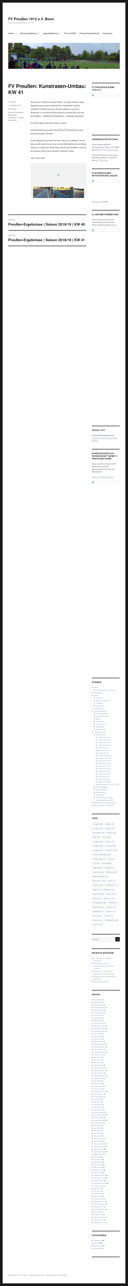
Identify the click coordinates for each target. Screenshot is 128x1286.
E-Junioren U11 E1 (104, 766)
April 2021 (97, 1104)
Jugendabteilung (50, 33)
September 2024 (99, 1031)
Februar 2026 (98, 1005)
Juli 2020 (97, 1125)
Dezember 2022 (99, 1068)
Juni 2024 (97, 1034)
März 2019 (97, 1167)
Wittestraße (12, 120)
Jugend (97, 867)
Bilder (10, 115)
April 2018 (97, 1193)
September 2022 (99, 1076)
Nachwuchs (99, 881)
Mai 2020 (97, 1131)
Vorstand (99, 698)
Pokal (111, 881)
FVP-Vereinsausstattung (110, 150)
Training (97, 915)
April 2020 (97, 1133)
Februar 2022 (98, 1086)
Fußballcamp (99, 859)
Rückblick (109, 889)
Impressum (107, 33)
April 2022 (97, 1083)
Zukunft (97, 924)
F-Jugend (98, 850)
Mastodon (110, 438)
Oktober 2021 (98, 1094)
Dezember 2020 (99, 1112)
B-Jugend (98, 828)
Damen (98, 719)
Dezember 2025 (99, 1007)
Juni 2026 (97, 999)
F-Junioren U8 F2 (104, 776)
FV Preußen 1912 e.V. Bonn (31, 18)
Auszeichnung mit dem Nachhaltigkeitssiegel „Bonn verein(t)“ (104, 966)
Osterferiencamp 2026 (101, 982)
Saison (110, 894)
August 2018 (98, 1186)
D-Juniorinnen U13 (104, 763)
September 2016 (99, 1222)
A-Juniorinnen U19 (104, 745)
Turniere (108, 915)
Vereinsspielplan (101, 790)
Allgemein (97, 1240)
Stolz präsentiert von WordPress (57, 1275)
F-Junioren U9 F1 (104, 774)
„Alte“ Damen (101, 724)
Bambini (109, 828)
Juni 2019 (97, 1159)
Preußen (21, 117)
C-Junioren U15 (103, 753)
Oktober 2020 (98, 1117)
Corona (109, 841)
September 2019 (99, 1152)
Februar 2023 (98, 1065)
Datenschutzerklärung (89, 33)
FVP (96, 863)
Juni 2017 (97, 1212)
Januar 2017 (98, 1214)
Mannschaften (101, 734)
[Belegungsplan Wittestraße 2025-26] (106, 189)
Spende (112, 902)
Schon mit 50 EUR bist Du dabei (103, 477)
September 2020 (99, 1120)
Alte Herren (100, 721)
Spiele (111, 907)
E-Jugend (110, 846)
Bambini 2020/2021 (105, 782)
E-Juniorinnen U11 (104, 771)
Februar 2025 (98, 1023)
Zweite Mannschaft (102, 716)
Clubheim (99, 703)
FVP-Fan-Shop (103, 160)
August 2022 (98, 1078)
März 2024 (97, 1039)
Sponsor (110, 911)
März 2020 (97, 1136)
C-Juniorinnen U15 (104, 755)
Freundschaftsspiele (102, 854)
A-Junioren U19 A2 (104, 740)
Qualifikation (112, 885)
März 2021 (97, 1107)
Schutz (97, 898)
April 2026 (97, 1002)
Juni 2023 (97, 1057)
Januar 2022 (98, 1089)
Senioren (109, 898)
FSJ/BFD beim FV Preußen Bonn (105, 803)
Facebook (95, 438)
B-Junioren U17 (103, 748)
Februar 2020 (98, 1138)
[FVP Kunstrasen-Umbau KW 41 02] (64, 192)
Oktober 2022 (98, 1073)
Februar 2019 (98, 1170)
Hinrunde (106, 863)
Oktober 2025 (98, 1010)
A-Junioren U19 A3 (104, 742)
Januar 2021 (98, 1110)
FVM (111, 859)
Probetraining (100, 729)
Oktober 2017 (98, 1207)
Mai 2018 (97, 1191)
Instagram (102, 438)
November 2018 (99, 1178)
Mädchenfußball (100, 876)
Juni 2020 (97, 1128)
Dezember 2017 (99, 1201)
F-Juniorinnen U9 (104, 779)
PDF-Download (97, 201)
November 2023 (99, 1047)
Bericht (111, 832)
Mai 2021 (97, 1102)
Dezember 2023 (99, 1044)
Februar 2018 (98, 1199)
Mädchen (112, 872)
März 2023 (97, 1062)
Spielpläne (98, 911)
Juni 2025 (97, 1015)
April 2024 (97, 1036)
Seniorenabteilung (28, 33)
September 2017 (99, 1209)
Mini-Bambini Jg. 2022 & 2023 (108, 784)
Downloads (100, 708)
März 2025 (97, 1020)
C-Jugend (98, 841)
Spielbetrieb (98, 907)
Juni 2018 (97, 1188)
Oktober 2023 (98, 1049)
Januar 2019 (98, 1173)
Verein (11, 33)
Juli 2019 (97, 1157)
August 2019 (98, 1154)
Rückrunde (98, 894)
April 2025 (97, 1018)
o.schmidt (11, 102)
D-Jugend (98, 846)
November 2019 (99, 1146)
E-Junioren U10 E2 (104, 769)
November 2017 (99, 1204)
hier (115, 225)
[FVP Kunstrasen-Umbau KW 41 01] (43, 192)
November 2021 (99, 1091)
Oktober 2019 (98, 1149)
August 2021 (98, 1096)
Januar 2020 (98, 1141)
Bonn (15, 115)
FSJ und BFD (70, 33)
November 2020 (99, 1115)
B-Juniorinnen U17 (104, 750)
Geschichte (100, 706)
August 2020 (98, 1123)
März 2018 (97, 1196)
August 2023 (98, 1055)
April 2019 (97, 1165)
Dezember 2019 (99, 1144)
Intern (96, 687)
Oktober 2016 (98, 1220)
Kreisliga (109, 867)
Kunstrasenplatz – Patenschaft (104, 805)
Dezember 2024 (99, 1026)
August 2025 (98, 1013)
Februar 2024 (98, 1041)
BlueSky (95, 440)
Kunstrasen (12, 109)
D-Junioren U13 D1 (104, 758)
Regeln (97, 889)
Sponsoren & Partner (103, 700)
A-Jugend (98, 824)
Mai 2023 (97, 1060)
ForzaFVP (111, 850)
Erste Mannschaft (102, 713)
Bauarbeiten (19, 112)
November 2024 (99, 1028)
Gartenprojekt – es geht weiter (106, 690)
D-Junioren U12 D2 (104, 761)
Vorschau (98, 920)
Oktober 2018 (98, 1180)
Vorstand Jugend (101, 787)
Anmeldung (100, 727)
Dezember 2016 (99, 1217)
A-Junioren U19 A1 (104, 737)
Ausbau (11, 112)
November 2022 (99, 1070)
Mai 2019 (97, 1162)
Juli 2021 (97, 1099)
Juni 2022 (97, 1081)
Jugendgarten (98, 693)
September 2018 (99, 1183)
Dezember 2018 (99, 1175)
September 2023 (99, 1052)
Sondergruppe (99, 902)
